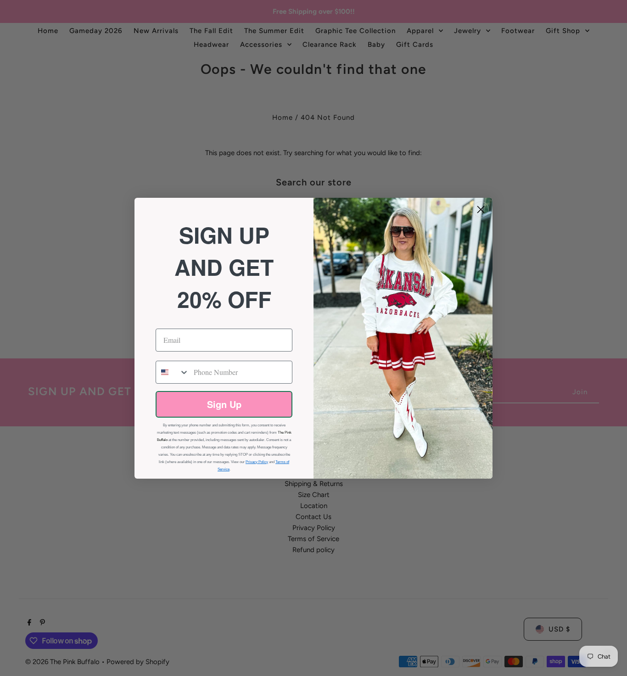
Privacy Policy (257, 462)
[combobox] (172, 372)
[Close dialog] (481, 209)
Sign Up (224, 404)
